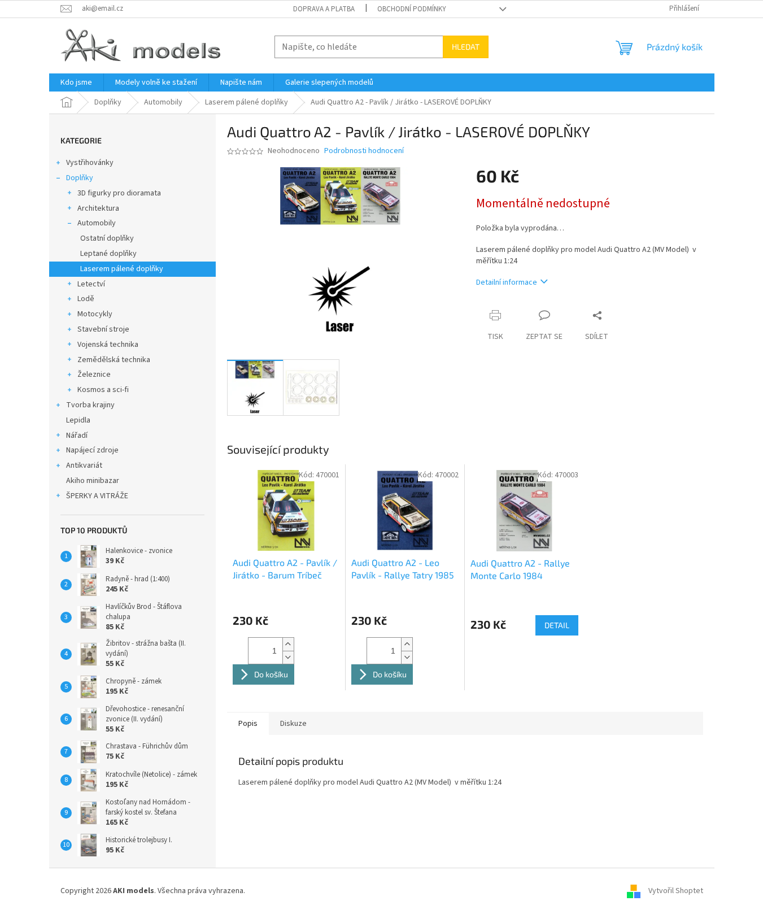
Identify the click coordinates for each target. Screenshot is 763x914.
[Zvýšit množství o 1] (288, 644)
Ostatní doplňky (107, 238)
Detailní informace (506, 282)
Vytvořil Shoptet (675, 890)
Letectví (91, 284)
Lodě (85, 298)
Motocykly (94, 314)
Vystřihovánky (90, 162)
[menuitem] (76, 82)
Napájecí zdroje (92, 450)
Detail (556, 625)
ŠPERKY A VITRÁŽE (97, 496)
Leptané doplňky (108, 253)
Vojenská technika (107, 344)
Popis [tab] (248, 723)
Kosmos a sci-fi (103, 389)
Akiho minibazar (92, 480)
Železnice (94, 374)
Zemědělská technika (113, 359)
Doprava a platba (324, 9)
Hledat (465, 46)
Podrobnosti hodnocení (364, 151)
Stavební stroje (103, 329)
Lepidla (78, 420)
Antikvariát (84, 465)
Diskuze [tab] (293, 723)
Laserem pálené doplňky (121, 269)
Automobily (96, 223)
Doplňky (79, 178)
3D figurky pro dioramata (119, 193)
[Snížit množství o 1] (288, 657)
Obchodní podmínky (411, 9)
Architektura (98, 208)
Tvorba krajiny (90, 405)
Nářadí (77, 435)
